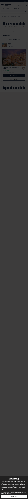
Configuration (4, 487)
